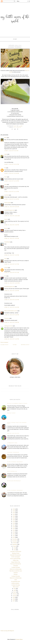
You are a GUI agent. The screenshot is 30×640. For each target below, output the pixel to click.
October (14, 542)
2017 (14, 525)
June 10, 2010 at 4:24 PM (11, 255)
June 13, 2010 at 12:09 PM (12, 283)
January (14, 595)
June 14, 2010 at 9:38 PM (11, 322)
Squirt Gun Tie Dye (13, 433)
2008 (14, 599)
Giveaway (15, 565)
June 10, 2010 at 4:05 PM (11, 238)
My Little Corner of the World (15, 19)
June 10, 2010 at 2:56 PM (11, 224)
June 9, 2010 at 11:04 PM (11, 181)
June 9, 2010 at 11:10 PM (11, 191)
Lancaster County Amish (15, 551)
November (14, 541)
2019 (14, 521)
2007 (14, 601)
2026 (14, 509)
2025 (14, 511)
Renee (5, 228)
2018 (14, 523)
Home (15, 39)
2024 (14, 512)
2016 (14, 526)
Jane (5, 184)
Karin (5, 177)
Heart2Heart (7, 242)
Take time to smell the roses (15, 571)
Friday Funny (11, 413)
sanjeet (6, 267)
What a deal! (15, 586)
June (15, 549)
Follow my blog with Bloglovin (7, 630)
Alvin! (15, 579)
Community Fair (12, 443)
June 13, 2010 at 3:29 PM (11, 290)
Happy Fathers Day (15, 562)
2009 (14, 597)
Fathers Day (15, 560)
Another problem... (16, 583)
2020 (14, 519)
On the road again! (15, 556)
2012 (14, 533)
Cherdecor (6, 318)
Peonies (16, 574)
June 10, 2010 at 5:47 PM (11, 264)
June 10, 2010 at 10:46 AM (12, 215)
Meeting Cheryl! (15, 553)
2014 (14, 530)
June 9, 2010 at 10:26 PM (11, 173)
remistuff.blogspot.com (9, 210)
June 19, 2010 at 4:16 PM (11, 339)
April (15, 590)
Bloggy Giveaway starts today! (17, 403)
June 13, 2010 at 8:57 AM (11, 272)
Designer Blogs (19, 639)
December (14, 539)
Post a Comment (4, 342)
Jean (5, 258)
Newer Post (25, 345)
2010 (14, 537)
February (15, 593)
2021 (14, 518)
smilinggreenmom (8, 326)
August (14, 546)
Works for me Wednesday (15, 569)
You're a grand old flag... (15, 558)
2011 (14, 535)
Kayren (6, 219)
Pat (5, 167)
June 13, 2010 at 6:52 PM (11, 307)
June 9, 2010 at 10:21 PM (11, 164)
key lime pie (17, 127)
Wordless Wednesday (14, 481)
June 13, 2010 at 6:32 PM (11, 299)
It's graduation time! (15, 581)
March (14, 592)
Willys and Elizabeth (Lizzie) (10, 310)
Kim (5, 276)
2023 (14, 514)
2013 (14, 532)
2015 (14, 528)
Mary (5, 137)
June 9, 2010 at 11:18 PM (11, 199)
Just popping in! (12, 471)
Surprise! (16, 572)
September (14, 544)
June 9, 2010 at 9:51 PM (11, 150)
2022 (14, 516)
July (15, 548)
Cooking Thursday (13, 452)
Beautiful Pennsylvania (15, 555)
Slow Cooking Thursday (15, 462)
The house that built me (15, 563)
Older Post (4, 345)
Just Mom (6, 195)
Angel (5, 154)
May (15, 588)
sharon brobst (7, 202)
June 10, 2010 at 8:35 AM (11, 206)
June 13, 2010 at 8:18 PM (11, 314)
